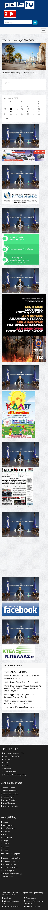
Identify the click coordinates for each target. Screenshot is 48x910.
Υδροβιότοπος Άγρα (10, 867)
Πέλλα (5, 834)
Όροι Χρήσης (31, 898)
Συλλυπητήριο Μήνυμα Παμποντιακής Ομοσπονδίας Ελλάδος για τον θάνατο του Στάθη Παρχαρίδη (22, 688)
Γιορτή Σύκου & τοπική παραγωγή (24, 682)
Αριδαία (6, 844)
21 (28, 111)
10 (5, 109)
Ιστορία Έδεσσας (9, 788)
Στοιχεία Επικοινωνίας (12, 906)
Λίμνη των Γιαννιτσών (10, 806)
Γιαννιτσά (6, 831)
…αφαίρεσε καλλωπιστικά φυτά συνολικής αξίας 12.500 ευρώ (19, 702)
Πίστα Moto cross (10, 772)
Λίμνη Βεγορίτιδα (9, 871)
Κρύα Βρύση (7, 837)
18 (11, 111)
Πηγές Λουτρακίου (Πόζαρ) (12, 874)
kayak (6, 762)
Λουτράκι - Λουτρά (9, 864)
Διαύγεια (7, 898)
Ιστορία (5, 822)
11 (11, 109)
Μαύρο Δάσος (8, 877)
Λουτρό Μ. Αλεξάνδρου (11, 800)
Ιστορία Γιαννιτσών (9, 791)
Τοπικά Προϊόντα (9, 828)
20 (22, 111)
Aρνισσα (6, 847)
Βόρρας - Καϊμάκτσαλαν (11, 858)
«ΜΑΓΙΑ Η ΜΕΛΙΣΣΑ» (18, 672)
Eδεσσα (5, 850)
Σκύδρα (5, 841)
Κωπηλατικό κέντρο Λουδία (14, 753)
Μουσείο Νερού (8, 797)
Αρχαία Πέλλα (8, 825)
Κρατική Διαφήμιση (33, 906)
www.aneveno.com (8, 895)
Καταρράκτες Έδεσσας (11, 861)
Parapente (7, 769)
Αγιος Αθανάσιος (9, 803)
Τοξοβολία (8, 759)
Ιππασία (7, 766)
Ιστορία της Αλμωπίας (10, 794)
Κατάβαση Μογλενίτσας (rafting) (15, 775)
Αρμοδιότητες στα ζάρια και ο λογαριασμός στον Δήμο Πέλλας (19, 695)
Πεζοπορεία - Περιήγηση (12, 756)
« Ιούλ (6, 119)
